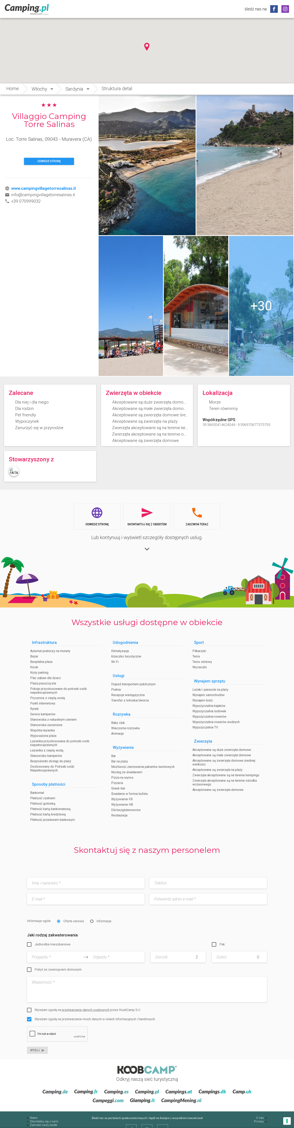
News (34, 1117)
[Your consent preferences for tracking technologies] (287, 1121)
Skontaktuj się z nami (44, 1121)
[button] (147, 47)
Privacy (259, 1121)
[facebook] (274, 9)
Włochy (39, 89)
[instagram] (285, 9)
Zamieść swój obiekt (43, 1125)
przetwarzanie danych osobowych (85, 1010)
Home (12, 88)
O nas (260, 1117)
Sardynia (74, 89)
